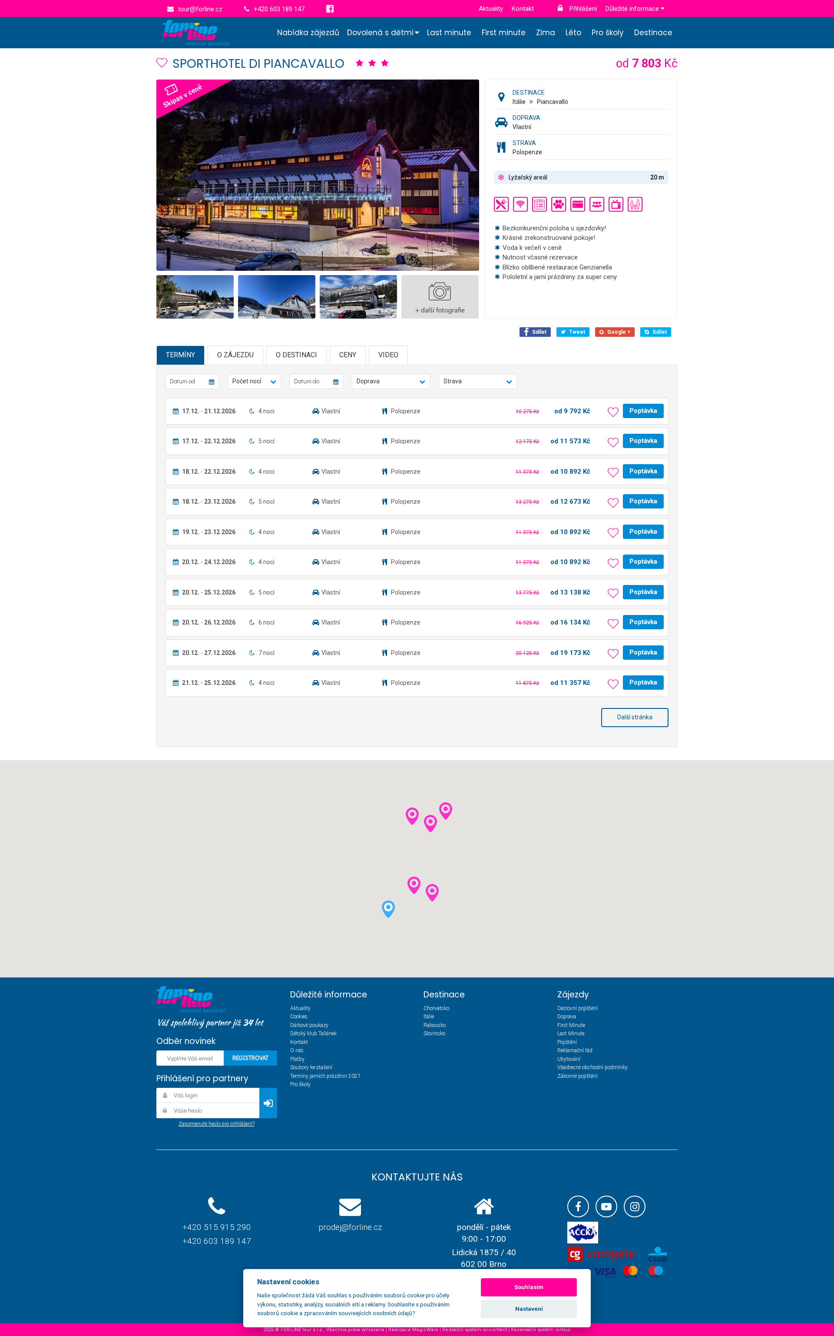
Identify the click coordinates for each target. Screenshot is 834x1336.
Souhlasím (528, 1287)
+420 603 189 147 (216, 1241)
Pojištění (567, 1042)
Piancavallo (552, 101)
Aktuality (491, 9)
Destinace (653, 32)
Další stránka (634, 717)
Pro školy (608, 32)
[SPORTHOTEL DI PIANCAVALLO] (331, 174)
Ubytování (568, 1059)
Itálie (519, 101)
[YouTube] (606, 1206)
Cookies (299, 1017)
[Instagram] (634, 1206)
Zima (545, 32)
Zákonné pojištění (577, 1076)
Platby (297, 1059)
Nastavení (529, 1309)
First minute (504, 32)
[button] (254, 381)
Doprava (566, 1017)
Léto (573, 32)
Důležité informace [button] (633, 9)
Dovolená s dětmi (380, 32)
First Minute (571, 1025)
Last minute (449, 32)
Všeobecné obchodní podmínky (592, 1067)
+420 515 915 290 (216, 1227)
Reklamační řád (574, 1050)
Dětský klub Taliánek (313, 1033)
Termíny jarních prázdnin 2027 (325, 1076)
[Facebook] (578, 1206)
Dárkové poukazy (309, 1025)
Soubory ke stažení (311, 1067)
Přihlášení (582, 9)
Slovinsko (434, 1033)
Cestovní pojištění (577, 1008)
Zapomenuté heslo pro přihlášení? (217, 1124)
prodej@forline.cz (350, 1227)
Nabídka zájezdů (308, 32)
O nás (297, 1050)
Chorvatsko (436, 1008)
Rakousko (435, 1025)
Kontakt (523, 9)
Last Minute (570, 1033)
